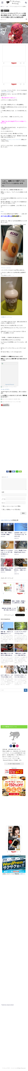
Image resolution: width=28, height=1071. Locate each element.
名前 (3, 492)
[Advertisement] (14, 163)
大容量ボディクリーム (6, 317)
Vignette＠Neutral (9, 384)
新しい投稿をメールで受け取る (11, 509)
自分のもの (6, 10)
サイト (3, 503)
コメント (5, 477)
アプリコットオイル (6, 267)
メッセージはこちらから (14, 763)
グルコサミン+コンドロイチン (13, 139)
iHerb (2, 211)
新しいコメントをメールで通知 (11, 506)
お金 (2, 10)
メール (3, 499)
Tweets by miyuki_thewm (7, 1004)
